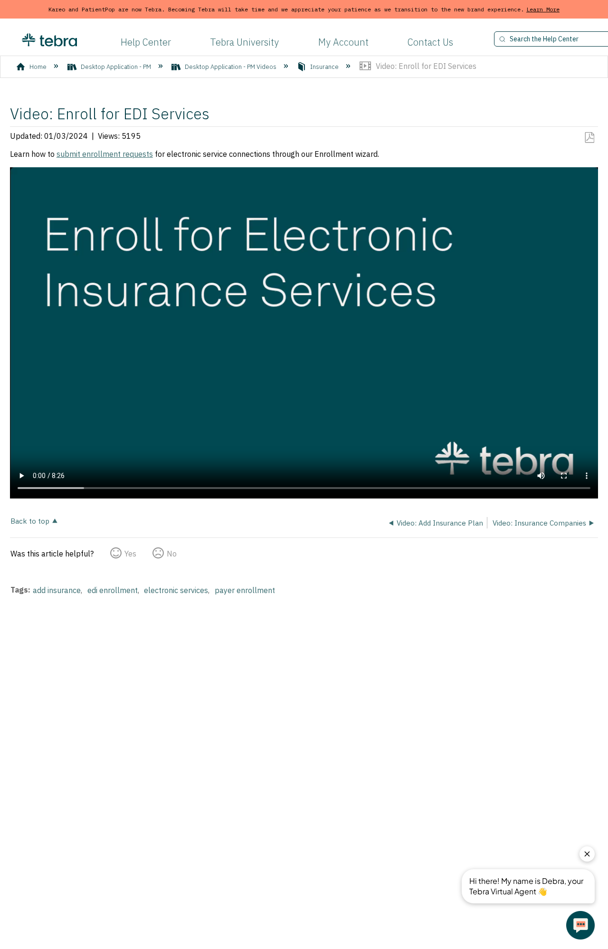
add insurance (57, 590)
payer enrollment (245, 590)
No (172, 553)
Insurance (324, 67)
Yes (130, 553)
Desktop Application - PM (115, 67)
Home (38, 67)
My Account (343, 42)
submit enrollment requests (105, 154)
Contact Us (430, 42)
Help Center (146, 42)
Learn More (543, 9)
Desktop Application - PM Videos (230, 67)
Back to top (29, 520)
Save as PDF (589, 138)
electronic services (176, 590)
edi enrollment (112, 590)
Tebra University (244, 42)
